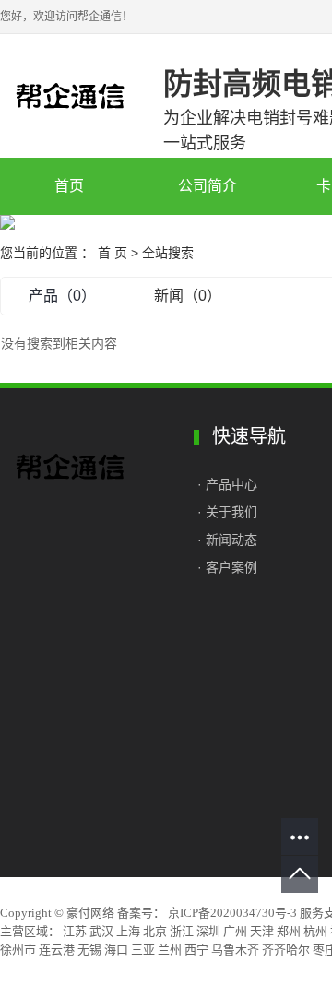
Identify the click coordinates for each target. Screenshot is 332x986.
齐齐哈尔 (286, 949)
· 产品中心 (229, 484)
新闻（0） (187, 295)
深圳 (208, 931)
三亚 (143, 949)
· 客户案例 (227, 567)
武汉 (101, 931)
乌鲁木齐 (235, 949)
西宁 (196, 949)
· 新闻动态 (227, 539)
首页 (69, 186)
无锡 (89, 949)
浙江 (182, 931)
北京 (155, 931)
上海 (128, 931)
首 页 (112, 252)
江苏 (75, 931)
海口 (116, 949)
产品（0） (62, 295)
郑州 (289, 931)
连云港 (57, 949)
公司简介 (207, 186)
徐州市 (18, 949)
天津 (262, 931)
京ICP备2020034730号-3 (232, 913)
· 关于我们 (227, 512)
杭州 (315, 931)
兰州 (170, 949)
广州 (235, 931)
